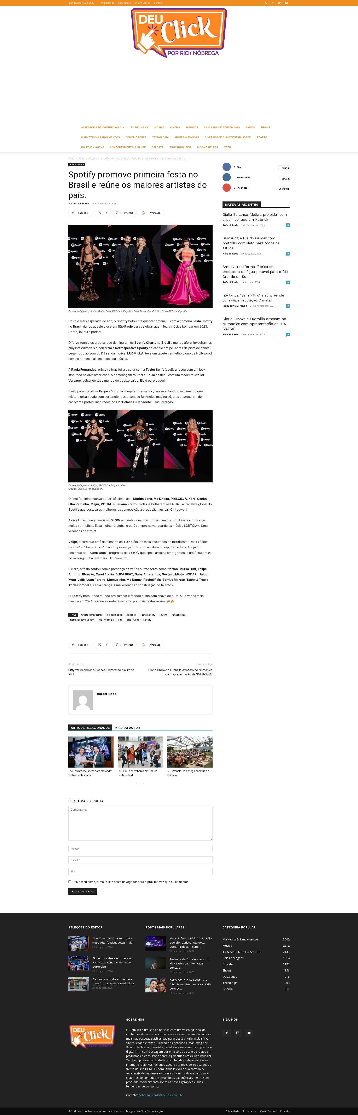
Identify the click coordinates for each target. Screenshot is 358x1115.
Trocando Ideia (180, 147)
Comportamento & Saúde (128, 147)
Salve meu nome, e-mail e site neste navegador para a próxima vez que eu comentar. (131, 882)
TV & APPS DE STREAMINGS (222, 127)
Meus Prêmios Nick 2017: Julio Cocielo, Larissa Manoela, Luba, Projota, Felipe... (190, 942)
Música (159, 127)
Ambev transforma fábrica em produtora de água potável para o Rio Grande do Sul (255, 272)
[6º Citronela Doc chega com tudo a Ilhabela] (190, 752)
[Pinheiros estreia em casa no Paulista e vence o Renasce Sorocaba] (78, 963)
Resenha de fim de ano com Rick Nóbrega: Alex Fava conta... (189, 963)
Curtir (286, 168)
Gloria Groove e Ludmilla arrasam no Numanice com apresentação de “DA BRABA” (180, 672)
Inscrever (284, 189)
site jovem (133, 619)
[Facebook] (273, 3)
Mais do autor (127, 728)
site (120, 619)
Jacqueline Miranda (235, 305)
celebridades (114, 614)
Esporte (158, 147)
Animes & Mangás (186, 137)
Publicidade (107, 2)
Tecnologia (160, 137)
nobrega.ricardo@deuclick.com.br (161, 1095)
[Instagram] (280, 3)
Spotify (147, 619)
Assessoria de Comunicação (101, 127)
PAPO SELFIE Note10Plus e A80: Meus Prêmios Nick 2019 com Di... (190, 984)
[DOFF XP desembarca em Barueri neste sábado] (140, 752)
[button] (267, 2)
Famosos (192, 127)
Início (71, 158)
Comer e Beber (136, 137)
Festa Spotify (147, 614)
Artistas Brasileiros (92, 614)
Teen (227, 147)
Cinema (175, 127)
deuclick (131, 614)
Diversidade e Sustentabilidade (228, 137)
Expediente (124, 2)
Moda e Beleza (207, 147)
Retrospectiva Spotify (82, 619)
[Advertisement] (179, 91)
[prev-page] (136, 783)
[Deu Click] (179, 33)
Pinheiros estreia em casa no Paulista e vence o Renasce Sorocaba (112, 962)
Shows (265, 127)
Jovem (163, 614)
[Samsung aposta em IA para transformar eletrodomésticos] (78, 984)
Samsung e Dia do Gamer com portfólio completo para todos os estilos (251, 243)
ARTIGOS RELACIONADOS (90, 728)
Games (250, 127)
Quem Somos (142, 2)
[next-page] (143, 783)
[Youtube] (286, 3)
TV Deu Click (140, 127)
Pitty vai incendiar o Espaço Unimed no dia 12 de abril (101, 672)
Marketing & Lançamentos (100, 137)
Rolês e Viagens (92, 147)
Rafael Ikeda (81, 203)
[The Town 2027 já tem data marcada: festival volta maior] (91, 752)
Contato (158, 2)
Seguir (286, 178)
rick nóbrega (106, 619)
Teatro (262, 137)
